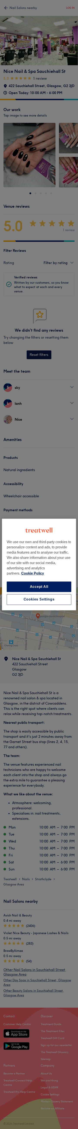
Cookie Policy (32, 573)
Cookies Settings (39, 599)
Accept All (39, 587)
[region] (39, 564)
